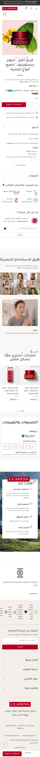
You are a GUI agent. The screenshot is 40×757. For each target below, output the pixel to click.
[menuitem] (25, 8)
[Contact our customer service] (4, 744)
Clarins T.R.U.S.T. (22, 221)
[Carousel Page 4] (21, 57)
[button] (20, 127)
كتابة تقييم (20, 75)
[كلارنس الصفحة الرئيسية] (9, 8)
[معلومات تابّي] (10, 90)
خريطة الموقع (20, 748)
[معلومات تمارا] (34, 93)
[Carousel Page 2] (25, 57)
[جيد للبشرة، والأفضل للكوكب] (4, 185)
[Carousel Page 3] (23, 57)
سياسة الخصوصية (12, 736)
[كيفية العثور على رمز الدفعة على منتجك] (5, 228)
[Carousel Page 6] (18, 57)
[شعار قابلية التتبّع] (34, 220)
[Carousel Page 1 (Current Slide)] (27, 57)
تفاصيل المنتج (24, 81)
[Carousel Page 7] (16, 57)
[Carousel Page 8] (14, 57)
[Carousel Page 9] (12, 57)
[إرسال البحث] (4, 14)
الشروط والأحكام (28, 736)
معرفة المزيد (10, 143)
